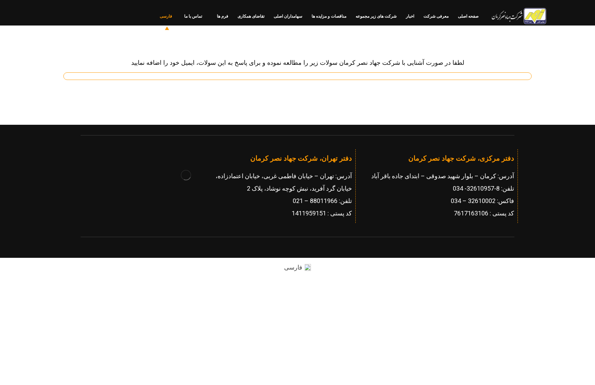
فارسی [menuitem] (293, 267)
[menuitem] (297, 267)
